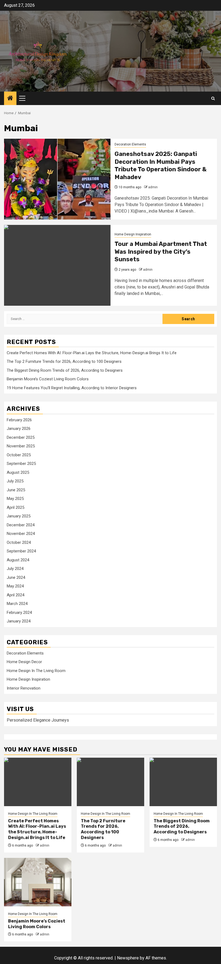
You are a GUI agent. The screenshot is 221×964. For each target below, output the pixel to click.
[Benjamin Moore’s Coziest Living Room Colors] (37, 882)
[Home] (10, 98)
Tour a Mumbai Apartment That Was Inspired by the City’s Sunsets (161, 251)
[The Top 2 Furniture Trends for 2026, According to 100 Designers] (110, 782)
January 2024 (18, 621)
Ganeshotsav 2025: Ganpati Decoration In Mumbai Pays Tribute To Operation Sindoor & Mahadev (160, 165)
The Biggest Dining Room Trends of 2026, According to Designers (65, 370)
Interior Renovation (23, 688)
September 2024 (21, 551)
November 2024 (21, 533)
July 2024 (15, 568)
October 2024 (19, 542)
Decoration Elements (130, 144)
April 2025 (15, 507)
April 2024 (15, 595)
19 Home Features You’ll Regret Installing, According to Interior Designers (72, 387)
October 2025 (19, 455)
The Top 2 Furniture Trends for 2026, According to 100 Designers (64, 361)
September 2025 (21, 463)
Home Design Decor (24, 661)
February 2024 (19, 612)
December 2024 (20, 525)
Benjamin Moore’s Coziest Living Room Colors (48, 379)
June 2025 (16, 490)
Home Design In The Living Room (36, 670)
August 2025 (18, 472)
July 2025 (15, 481)
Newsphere (128, 957)
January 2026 (18, 428)
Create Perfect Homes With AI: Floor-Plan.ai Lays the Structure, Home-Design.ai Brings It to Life (92, 352)
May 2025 (15, 498)
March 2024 (17, 603)
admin (153, 187)
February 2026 (19, 419)
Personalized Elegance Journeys (38, 720)
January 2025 (18, 516)
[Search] (213, 98)
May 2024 (15, 586)
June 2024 (16, 577)
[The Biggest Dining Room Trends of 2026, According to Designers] (183, 782)
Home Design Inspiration (133, 234)
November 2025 (21, 446)
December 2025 (20, 437)
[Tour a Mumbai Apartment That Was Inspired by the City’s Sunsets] (57, 265)
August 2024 (18, 560)
